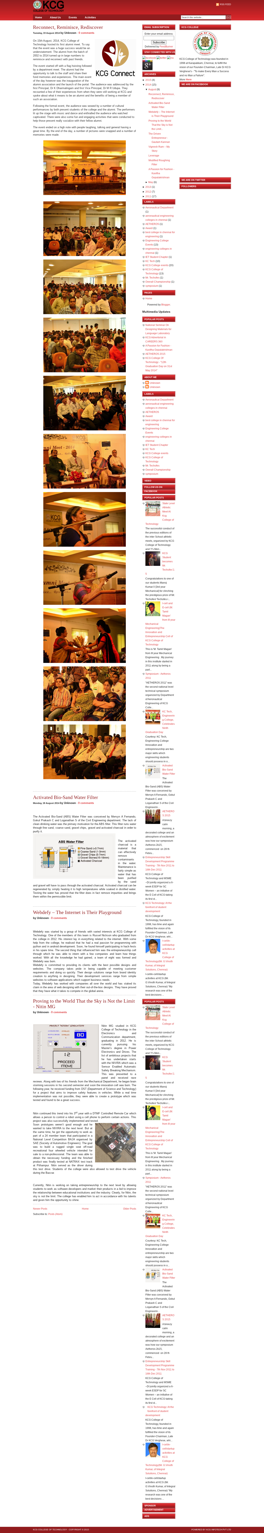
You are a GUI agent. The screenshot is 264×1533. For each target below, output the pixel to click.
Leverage (153, 155)
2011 (148, 196)
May (150, 182)
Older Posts (129, 1208)
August (152, 89)
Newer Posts (40, 1208)
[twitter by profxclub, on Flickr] (161, 57)
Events (73, 17)
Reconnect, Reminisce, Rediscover (68, 27)
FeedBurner (166, 46)
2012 (148, 191)
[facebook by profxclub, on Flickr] (149, 57)
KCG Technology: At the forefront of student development (158, 907)
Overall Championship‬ (158, 281)
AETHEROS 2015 (155, 353)
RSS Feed (225, 4)
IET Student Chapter (157, 257)
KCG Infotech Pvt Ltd (218, 1529)
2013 (148, 187)
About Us (55, 17)
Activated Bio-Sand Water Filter (65, 797)
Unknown (155, 383)
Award (149, 228)
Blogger (165, 304)
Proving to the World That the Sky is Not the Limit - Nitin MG (84, 1003)
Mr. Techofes (152, 277)
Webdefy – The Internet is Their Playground (77, 912)
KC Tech (150, 261)
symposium (152, 285)
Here (189, 79)
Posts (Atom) (55, 1214)
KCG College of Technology (50, 1529)
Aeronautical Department (159, 207)
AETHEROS (152, 224)
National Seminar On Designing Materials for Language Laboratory (158, 329)
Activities (90, 17)
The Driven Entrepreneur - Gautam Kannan (159, 137)
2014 (148, 84)
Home (38, 17)
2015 (148, 80)
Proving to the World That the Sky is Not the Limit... (160, 124)
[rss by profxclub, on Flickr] (170, 57)
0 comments (86, 32)
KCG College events (157, 265)
